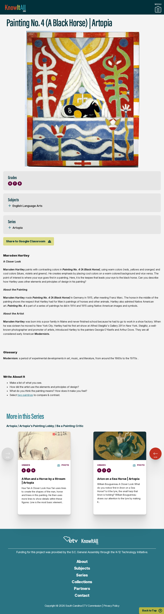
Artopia (17, 227)
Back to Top (149, 610)
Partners (82, 13)
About (82, 561)
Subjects (82, 568)
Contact (82, 595)
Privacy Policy (111, 605)
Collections (82, 581)
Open (9, 206)
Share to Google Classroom (25, 241)
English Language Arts (27, 205)
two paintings (25, 395)
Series (82, 575)
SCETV (70, 539)
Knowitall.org (15, 8)
